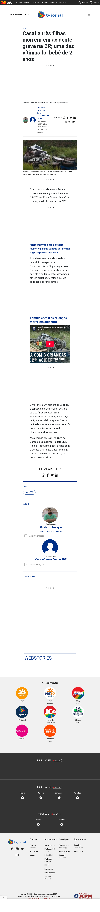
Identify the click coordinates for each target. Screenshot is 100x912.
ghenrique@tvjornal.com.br (51, 531)
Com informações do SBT (43, 116)
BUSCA (85, 3)
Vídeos (32, 855)
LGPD (47, 865)
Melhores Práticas (48, 860)
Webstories (38, 658)
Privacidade (49, 855)
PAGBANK (45, 3)
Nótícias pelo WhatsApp (64, 846)
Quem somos (50, 845)
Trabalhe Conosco (48, 878)
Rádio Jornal (78, 851)
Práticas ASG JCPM (50, 850)
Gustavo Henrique (51, 527)
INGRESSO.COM (22, 3)
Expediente (49, 869)
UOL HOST (35, 3)
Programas (34, 851)
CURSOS (53, 3)
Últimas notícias (33, 846)
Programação (64, 851)
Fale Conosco (50, 873)
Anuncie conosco (62, 856)
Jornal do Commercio (78, 846)
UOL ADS (62, 3)
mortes (29, 492)
